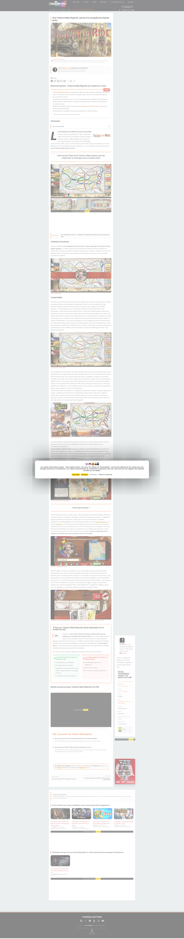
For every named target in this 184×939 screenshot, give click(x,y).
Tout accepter (75, 474)
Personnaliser (93, 474)
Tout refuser (84, 474)
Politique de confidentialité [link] (105, 474)
